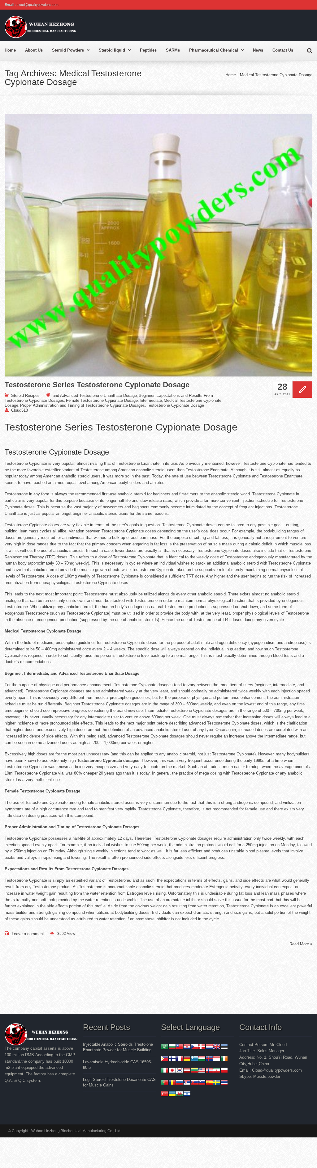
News (258, 50)
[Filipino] (164, 1059)
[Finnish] (172, 1059)
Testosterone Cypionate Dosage (175, 405)
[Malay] (202, 1070)
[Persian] (216, 1070)
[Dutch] (209, 1047)
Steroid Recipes (25, 395)
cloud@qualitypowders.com (37, 4)
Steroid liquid (112, 50)
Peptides (148, 50)
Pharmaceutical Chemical (213, 50)
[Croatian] (187, 1047)
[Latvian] (187, 1070)
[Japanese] (172, 1070)
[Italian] (164, 1070)
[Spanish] (209, 1082)
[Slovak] (194, 1082)
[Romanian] (172, 1082)
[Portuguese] (164, 1082)
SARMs (173, 50)
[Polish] (224, 1070)
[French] (179, 1059)
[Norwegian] (209, 1070)
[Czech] (194, 1047)
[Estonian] (224, 1047)
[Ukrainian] (172, 1094)
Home (10, 50)
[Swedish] (216, 1082)
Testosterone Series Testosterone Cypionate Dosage (97, 385)
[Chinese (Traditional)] (179, 1047)
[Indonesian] (216, 1059)
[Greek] (194, 1059)
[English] (216, 1047)
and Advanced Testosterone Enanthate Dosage (95, 395)
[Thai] (224, 1082)
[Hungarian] (202, 1059)
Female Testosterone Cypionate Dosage (102, 400)
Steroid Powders (68, 50)
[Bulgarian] (172, 1047)
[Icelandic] (209, 1059)
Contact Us (282, 50)
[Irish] (224, 1059)
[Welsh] (179, 1094)
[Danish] (202, 1047)
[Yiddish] (187, 1094)
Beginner (146, 395)
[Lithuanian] (194, 1070)
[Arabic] (164, 1047)
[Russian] (179, 1082)
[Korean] (179, 1070)
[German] (187, 1059)
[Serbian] (187, 1082)
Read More (299, 944)
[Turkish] (164, 1094)
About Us (34, 50)
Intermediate (151, 400)
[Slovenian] (202, 1082)
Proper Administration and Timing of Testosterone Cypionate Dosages (82, 405)
